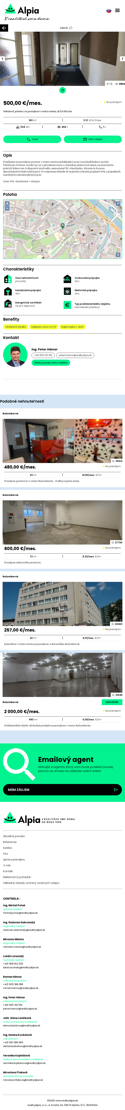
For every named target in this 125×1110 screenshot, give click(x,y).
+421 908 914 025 (13, 963)
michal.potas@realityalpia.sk (20, 913)
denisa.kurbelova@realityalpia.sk (22, 1046)
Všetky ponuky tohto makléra (51, 362)
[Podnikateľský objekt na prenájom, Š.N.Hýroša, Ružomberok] (32, 14)
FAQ (5, 853)
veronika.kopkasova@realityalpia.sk (24, 1063)
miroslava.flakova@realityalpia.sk (23, 1080)
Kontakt (8, 871)
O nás (7, 865)
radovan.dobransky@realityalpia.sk (24, 930)
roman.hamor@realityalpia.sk (20, 988)
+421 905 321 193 (43, 355)
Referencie (10, 842)
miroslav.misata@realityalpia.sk (22, 946)
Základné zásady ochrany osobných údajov (31, 883)
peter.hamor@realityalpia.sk (75, 355)
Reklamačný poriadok (17, 877)
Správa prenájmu (14, 859)
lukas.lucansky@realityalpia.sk (21, 967)
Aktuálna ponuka (14, 836)
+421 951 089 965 (13, 1042)
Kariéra (7, 848)
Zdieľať (64, 28)
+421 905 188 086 (13, 984)
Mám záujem (18, 789)
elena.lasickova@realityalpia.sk (21, 1025)
